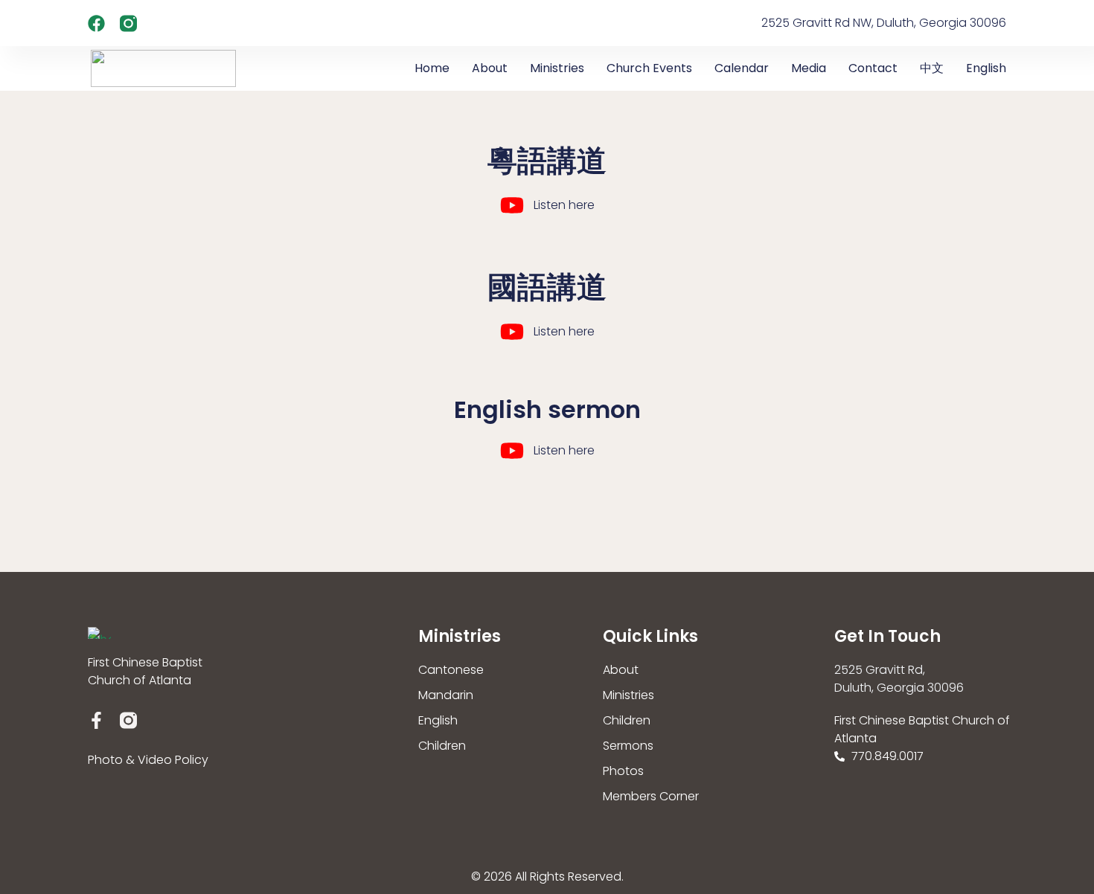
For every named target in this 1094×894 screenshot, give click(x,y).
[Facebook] (96, 23)
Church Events (649, 68)
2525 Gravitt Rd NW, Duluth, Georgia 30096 (883, 22)
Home (432, 68)
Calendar (741, 68)
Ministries (557, 68)
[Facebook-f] (96, 720)
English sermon (547, 409)
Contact (873, 68)
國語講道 (547, 287)
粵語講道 (547, 160)
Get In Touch (887, 636)
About (490, 68)
